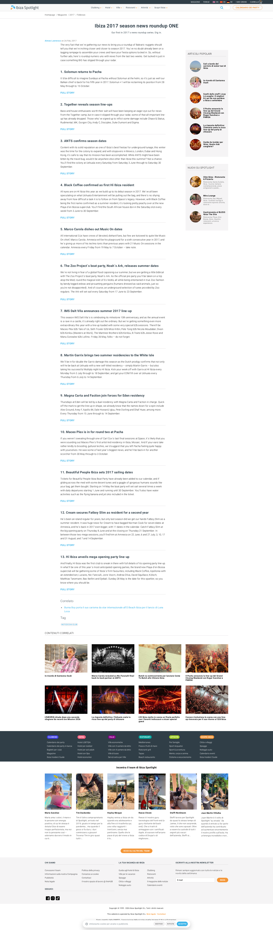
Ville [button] (118, 7)
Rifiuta (170, 924)
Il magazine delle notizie (157, 881)
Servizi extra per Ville (117, 757)
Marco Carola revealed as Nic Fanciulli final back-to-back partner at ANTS (113, 677)
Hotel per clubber (84, 746)
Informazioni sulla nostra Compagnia (61, 874)
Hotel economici (84, 757)
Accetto (182, 924)
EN (217, 2)
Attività (150, 878)
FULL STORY (67, 92)
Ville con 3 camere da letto (119, 746)
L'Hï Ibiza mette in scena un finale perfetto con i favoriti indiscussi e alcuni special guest (159, 719)
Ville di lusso (113, 753)
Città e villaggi (206, 742)
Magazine (195, 2)
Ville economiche (115, 742)
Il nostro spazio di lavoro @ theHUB (97, 881)
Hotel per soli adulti (85, 750)
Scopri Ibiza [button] (160, 7)
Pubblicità (49, 878)
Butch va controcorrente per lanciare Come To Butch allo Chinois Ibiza (159, 677)
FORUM (206, 2)
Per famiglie (174, 742)
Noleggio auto (206, 750)
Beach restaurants (147, 757)
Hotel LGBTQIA (84, 742)
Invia (222, 880)
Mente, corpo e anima (178, 753)
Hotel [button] (107, 7)
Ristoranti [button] (130, 7)
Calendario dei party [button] (247, 7)
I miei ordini (241, 2)
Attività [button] (145, 7)
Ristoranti (151, 874)
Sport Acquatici (176, 746)
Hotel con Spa (83, 753)
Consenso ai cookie (90, 874)
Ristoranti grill (145, 750)
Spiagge (203, 746)
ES (224, 2)
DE (231, 2)
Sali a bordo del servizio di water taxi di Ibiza (214, 66)
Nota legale (50, 881)
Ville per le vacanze (127, 874)
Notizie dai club (69, 624)
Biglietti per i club (54, 750)
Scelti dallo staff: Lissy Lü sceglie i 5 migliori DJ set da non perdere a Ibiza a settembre (214, 97)
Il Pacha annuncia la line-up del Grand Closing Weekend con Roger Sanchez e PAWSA (213, 113)
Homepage (50, 15)
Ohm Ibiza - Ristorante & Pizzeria (214, 178)
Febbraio (81, 15)
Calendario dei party (56, 742)
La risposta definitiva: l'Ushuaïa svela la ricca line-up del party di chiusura (214, 128)
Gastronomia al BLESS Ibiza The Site (214, 213)
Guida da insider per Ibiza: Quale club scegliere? (213, 144)
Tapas (141, 753)
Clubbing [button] (95, 7)
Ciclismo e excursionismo (180, 757)
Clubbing (151, 870)
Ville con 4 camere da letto (119, 750)
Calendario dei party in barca (59, 746)
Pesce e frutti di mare (148, 746)
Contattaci (86, 878)
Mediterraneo (144, 742)
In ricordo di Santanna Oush (214, 81)
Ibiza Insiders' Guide (55, 757)
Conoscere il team (52, 870)
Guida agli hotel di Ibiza (129, 870)
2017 (72, 15)
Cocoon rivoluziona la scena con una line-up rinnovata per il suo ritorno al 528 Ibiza (206, 718)
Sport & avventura (177, 750)
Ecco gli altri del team (137, 851)
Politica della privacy (91, 870)
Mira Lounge (209, 196)
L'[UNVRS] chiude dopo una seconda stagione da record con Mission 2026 (62, 718)
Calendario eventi (207, 753)
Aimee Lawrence (53, 41)
